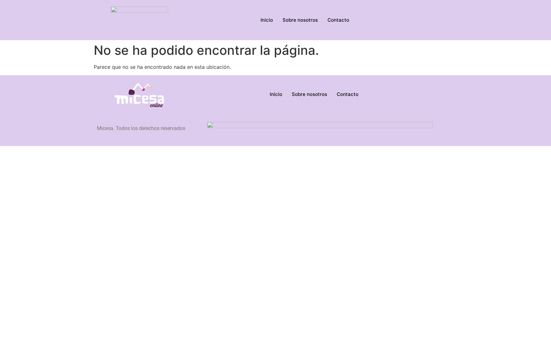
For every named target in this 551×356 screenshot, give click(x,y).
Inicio (267, 20)
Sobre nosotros (300, 20)
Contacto (338, 20)
